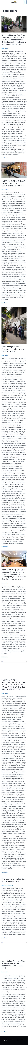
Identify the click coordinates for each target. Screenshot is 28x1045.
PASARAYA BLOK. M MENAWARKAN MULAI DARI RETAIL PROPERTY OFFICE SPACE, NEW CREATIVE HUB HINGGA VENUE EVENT (13, 684)
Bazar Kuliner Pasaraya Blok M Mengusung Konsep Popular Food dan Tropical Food (13, 964)
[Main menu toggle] (25, 2)
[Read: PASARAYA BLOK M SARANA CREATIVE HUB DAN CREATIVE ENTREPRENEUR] (14, 170)
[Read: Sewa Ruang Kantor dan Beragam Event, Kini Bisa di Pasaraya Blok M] (14, 325)
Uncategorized (5, 885)
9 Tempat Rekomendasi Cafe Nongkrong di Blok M (13, 880)
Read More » (4, 158)
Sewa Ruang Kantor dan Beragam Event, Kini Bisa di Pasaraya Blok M (12, 349)
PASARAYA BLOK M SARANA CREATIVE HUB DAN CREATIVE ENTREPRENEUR (13, 183)
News (2, 48)
